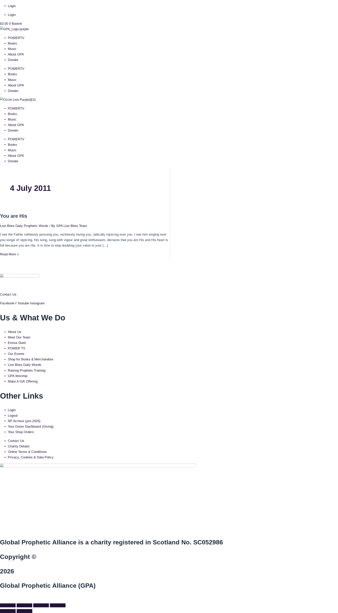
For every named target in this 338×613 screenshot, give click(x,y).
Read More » (9, 254)
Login (12, 6)
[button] (1, 599)
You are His (13, 216)
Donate (13, 60)
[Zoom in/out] (8, 605)
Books (12, 43)
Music (12, 49)
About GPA (16, 54)
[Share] (41, 605)
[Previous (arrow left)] (8, 611)
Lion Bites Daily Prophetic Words (24, 226)
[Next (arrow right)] (24, 611)
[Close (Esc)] (58, 605)
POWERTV (16, 38)
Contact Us (8, 294)
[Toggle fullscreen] (24, 605)
